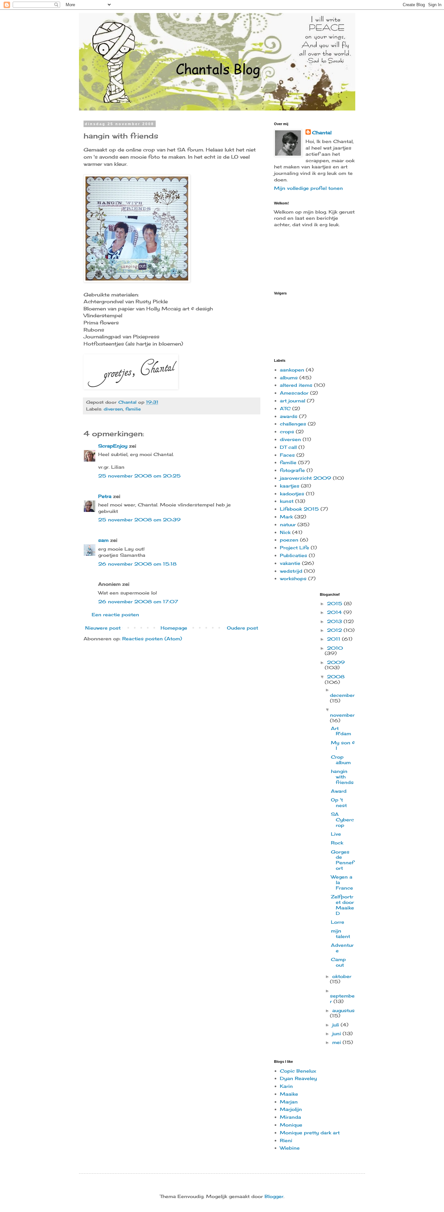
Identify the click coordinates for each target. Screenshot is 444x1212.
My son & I (343, 745)
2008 (336, 676)
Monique (291, 1124)
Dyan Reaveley (298, 1078)
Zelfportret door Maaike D (342, 905)
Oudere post (242, 628)
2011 (334, 639)
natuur (288, 524)
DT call (288, 447)
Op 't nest (339, 802)
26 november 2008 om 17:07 (138, 601)
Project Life (294, 547)
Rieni (286, 1140)
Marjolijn (291, 1109)
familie (133, 409)
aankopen (292, 369)
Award (338, 791)
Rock (337, 842)
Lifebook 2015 (299, 509)
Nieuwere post (103, 628)
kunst (287, 501)
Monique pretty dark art (310, 1132)
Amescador (294, 393)
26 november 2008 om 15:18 (137, 564)
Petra (104, 496)
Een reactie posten (115, 614)
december (342, 695)
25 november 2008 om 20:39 (139, 519)
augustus (343, 1010)
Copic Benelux (298, 1071)
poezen (289, 539)
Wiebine (290, 1148)
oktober (341, 976)
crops (287, 431)
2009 (336, 662)
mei (337, 1042)
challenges (293, 423)
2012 (335, 630)
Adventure (342, 947)
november (342, 715)
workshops (293, 578)
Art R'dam (341, 730)
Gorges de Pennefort (342, 860)
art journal (292, 400)
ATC (285, 408)
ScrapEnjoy (112, 446)
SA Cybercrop (342, 819)
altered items (296, 385)
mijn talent (340, 933)
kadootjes (292, 493)
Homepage (174, 628)
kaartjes (289, 486)
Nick (285, 532)
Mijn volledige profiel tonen (308, 188)
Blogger (274, 1196)
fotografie (292, 470)
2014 (335, 612)
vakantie (290, 563)
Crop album (341, 759)
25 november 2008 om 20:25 (139, 475)
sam (103, 540)
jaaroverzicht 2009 (305, 478)
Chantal (322, 132)
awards (288, 416)
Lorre (337, 922)
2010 (335, 648)
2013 (335, 621)
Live (336, 834)
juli (336, 1024)
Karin (286, 1086)
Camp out (338, 962)
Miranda (290, 1117)
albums (289, 377)
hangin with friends (342, 776)
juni (337, 1033)
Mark (286, 516)
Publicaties (293, 555)
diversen (113, 409)
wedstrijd (291, 571)
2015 (335, 603)
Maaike (289, 1094)
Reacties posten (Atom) (152, 638)
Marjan (289, 1101)
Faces (287, 455)
